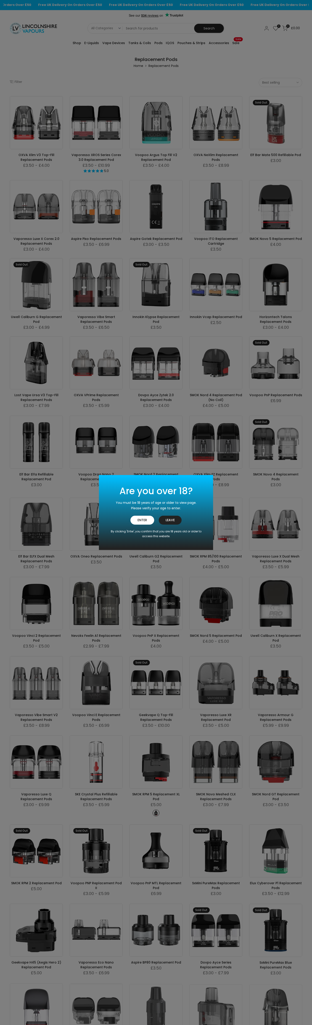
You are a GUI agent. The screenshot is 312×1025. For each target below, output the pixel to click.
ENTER (142, 520)
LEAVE (170, 520)
